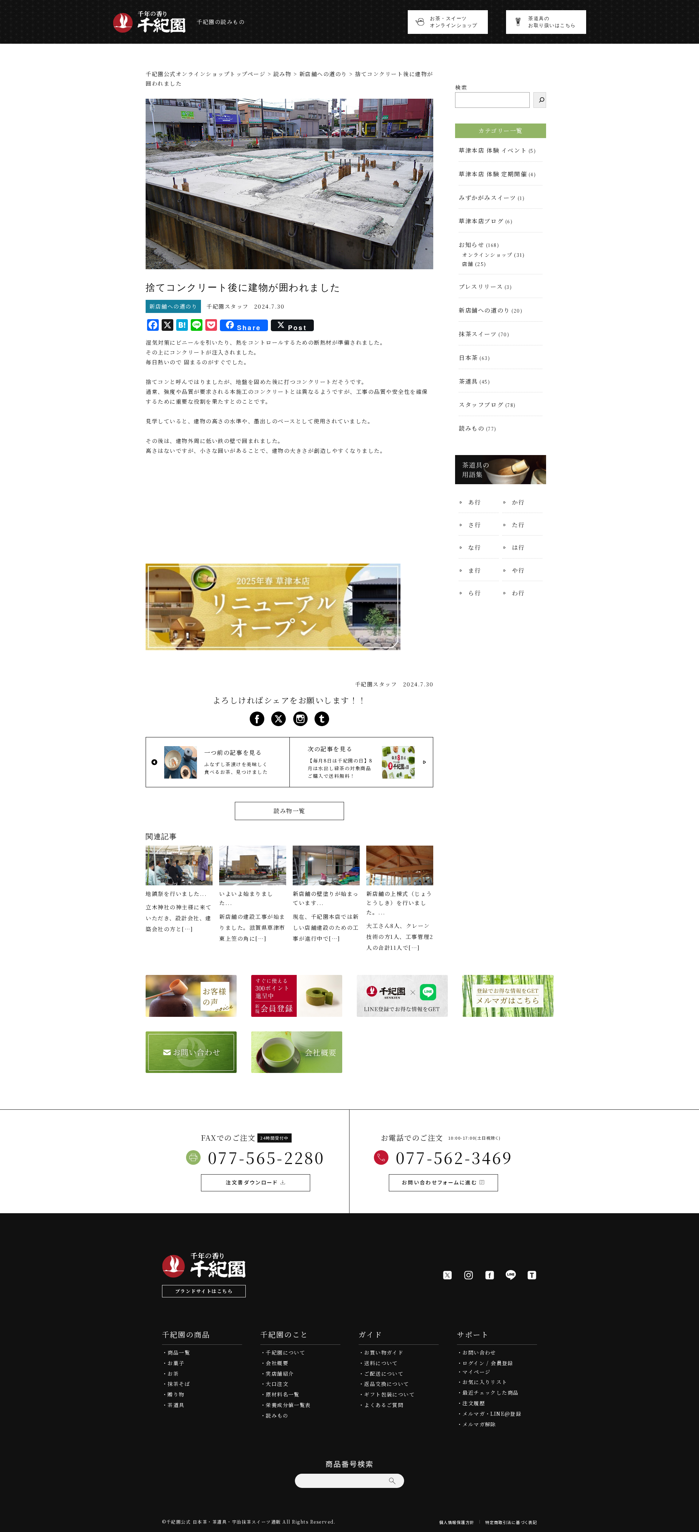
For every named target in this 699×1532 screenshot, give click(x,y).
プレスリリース (481, 286)
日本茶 (468, 357)
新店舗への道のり (323, 74)
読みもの (471, 428)
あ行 (474, 502)
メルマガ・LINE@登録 (491, 1413)
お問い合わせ (479, 1352)
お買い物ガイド (383, 1352)
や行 (518, 570)
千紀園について (285, 1352)
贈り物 (175, 1394)
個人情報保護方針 (456, 1522)
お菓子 (175, 1363)
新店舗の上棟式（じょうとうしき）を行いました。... (399, 903)
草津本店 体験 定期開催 (493, 174)
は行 (518, 547)
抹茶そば (178, 1383)
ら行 (474, 593)
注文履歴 (473, 1403)
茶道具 (468, 381)
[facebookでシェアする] (257, 721)
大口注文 (277, 1383)
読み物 (282, 74)
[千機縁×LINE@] (402, 1012)
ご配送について (383, 1373)
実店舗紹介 (280, 1373)
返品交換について (386, 1383)
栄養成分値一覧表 (288, 1404)
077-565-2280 (266, 1157)
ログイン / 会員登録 (487, 1363)
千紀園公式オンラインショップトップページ (205, 74)
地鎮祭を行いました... (176, 893)
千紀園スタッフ (227, 306)
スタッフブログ (481, 404)
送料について (381, 1363)
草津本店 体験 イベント (493, 150)
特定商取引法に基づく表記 (511, 1522)
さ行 (474, 525)
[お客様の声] (191, 1012)
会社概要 (277, 1363)
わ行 (518, 593)
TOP (691, 1524)
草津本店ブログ (481, 221)
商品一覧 (178, 1352)
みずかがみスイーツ (487, 197)
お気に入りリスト (484, 1382)
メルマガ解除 (479, 1424)
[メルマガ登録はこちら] (507, 1012)
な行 (474, 547)
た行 (518, 525)
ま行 (474, 570)
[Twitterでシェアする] (278, 721)
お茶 (173, 1373)
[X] (447, 1275)
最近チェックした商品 (490, 1392)
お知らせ (471, 244)
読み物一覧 (289, 811)
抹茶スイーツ (478, 334)
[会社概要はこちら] (296, 1068)
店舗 (467, 263)
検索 (461, 87)
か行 (518, 502)
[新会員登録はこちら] (296, 1012)
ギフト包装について (389, 1394)
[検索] (539, 100)
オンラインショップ (487, 254)
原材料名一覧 (282, 1394)
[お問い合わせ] (191, 1068)
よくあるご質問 (383, 1404)
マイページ (476, 1371)
